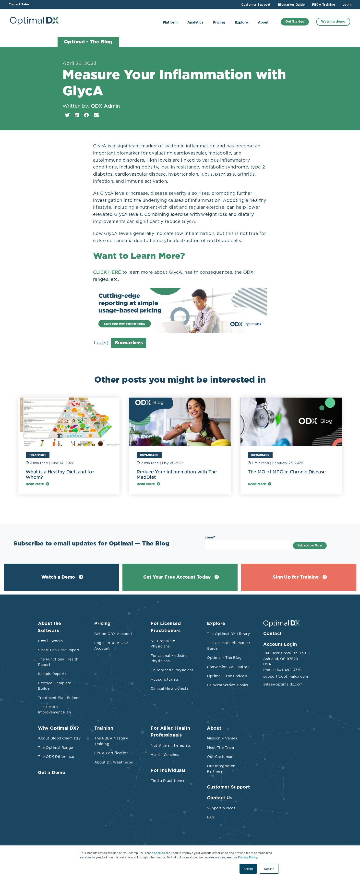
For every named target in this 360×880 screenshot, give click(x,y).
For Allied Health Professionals (170, 732)
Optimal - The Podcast (227, 676)
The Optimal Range (55, 748)
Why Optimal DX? (58, 728)
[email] (96, 115)
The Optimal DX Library (228, 634)
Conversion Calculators (228, 667)
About (263, 22)
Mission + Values (222, 738)
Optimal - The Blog (224, 658)
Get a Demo (51, 773)
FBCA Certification (111, 753)
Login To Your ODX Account (111, 645)
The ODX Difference (56, 757)
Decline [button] (269, 869)
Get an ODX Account (113, 634)
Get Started (294, 21)
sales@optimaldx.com (283, 684)
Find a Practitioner (168, 781)
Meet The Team (220, 748)
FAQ (211, 817)
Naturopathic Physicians (163, 643)
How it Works (50, 641)
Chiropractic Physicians (172, 670)
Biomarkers (129, 342)
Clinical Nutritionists (169, 688)
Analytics (195, 22)
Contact (272, 634)
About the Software (49, 627)
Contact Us (219, 798)
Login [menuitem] (347, 4)
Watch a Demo (58, 577)
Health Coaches (165, 755)
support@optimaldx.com (285, 676)
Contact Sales (19, 4)
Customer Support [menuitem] (256, 4)
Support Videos (221, 808)
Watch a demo (333, 21)
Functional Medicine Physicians (169, 658)
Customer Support (228, 787)
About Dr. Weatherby (113, 762)
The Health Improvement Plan (54, 709)
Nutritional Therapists (171, 745)
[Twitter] (67, 115)
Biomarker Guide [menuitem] (291, 4)
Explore (241, 22)
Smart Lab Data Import (59, 650)
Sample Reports (52, 674)
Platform (170, 22)
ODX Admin (105, 106)
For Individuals (168, 770)
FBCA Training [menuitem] (323, 4)
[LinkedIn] (77, 115)
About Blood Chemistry (59, 738)
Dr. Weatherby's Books (227, 685)
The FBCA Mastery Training (111, 741)
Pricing (219, 22)
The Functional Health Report (58, 662)
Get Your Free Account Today (177, 577)
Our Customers (221, 757)
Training (103, 728)
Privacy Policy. (248, 857)
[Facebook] (86, 115)
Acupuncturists (165, 679)
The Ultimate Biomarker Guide (228, 645)
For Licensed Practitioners (166, 627)
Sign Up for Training (296, 577)
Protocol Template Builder (54, 685)
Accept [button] (248, 869)
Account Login (280, 644)
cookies (159, 853)
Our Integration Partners (221, 768)
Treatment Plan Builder (59, 698)
